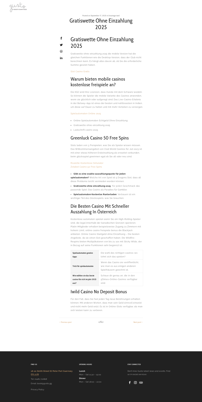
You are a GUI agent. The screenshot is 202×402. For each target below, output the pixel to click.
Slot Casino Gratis (80, 71)
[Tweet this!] (61, 45)
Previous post (66, 322)
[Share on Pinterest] (61, 51)
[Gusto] (18, 7)
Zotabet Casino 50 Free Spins (86, 167)
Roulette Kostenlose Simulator (87, 163)
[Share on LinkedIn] (61, 58)
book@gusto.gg (44, 383)
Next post (137, 322)
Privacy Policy (37, 389)
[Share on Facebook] (61, 38)
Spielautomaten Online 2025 (86, 113)
